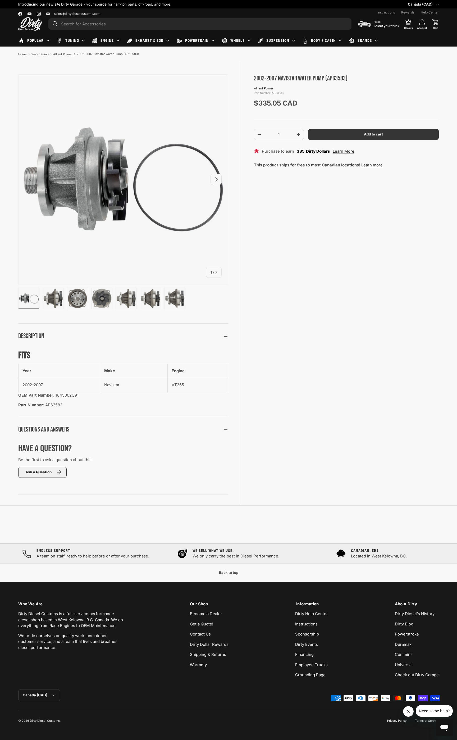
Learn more (372, 164)
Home (22, 54)
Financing (304, 654)
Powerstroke (407, 634)
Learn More (343, 151)
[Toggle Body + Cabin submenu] (340, 41)
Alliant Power (62, 54)
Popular (35, 40)
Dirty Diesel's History (415, 613)
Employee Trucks (311, 664)
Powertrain (197, 40)
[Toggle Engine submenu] (118, 41)
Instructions (386, 12)
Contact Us (200, 634)
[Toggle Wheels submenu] (249, 41)
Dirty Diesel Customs (45, 721)
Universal (404, 664)
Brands (365, 40)
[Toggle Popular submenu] (48, 41)
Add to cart (373, 134)
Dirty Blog (404, 623)
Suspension (277, 40)
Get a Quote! (201, 623)
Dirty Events (306, 644)
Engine (107, 40)
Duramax (403, 644)
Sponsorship (307, 634)
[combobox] (199, 24)
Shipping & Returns (208, 654)
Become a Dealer (206, 613)
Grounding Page (310, 674)
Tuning (72, 40)
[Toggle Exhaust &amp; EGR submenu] (167, 41)
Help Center (430, 12)
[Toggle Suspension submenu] (293, 41)
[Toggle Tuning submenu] (83, 41)
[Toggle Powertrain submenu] (213, 41)
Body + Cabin (323, 40)
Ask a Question (38, 472)
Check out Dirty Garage (417, 674)
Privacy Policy (396, 721)
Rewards (407, 12)
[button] (435, 24)
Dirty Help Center (311, 613)
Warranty (198, 664)
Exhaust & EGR (149, 40)
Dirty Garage (72, 4)
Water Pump (40, 54)
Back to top (228, 572)
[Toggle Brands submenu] (376, 41)
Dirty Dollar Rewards (209, 644)
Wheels (237, 40)
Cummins (404, 654)
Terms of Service (427, 721)
